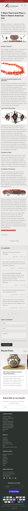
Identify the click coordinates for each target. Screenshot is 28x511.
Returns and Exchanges (8, 426)
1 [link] (8, 313)
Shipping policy (15, 508)
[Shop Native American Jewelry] (14, 41)
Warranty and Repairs (8, 427)
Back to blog (15, 241)
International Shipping (8, 424)
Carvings (5, 457)
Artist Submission (7, 442)
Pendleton (5, 461)
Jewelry (4, 460)
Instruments (5, 458)
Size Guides (5, 419)
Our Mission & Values (8, 444)
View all (25, 351)
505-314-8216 (6, 475)
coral (16, 25)
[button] (2, 5)
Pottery (4, 463)
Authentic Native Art (8, 454)
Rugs (4, 465)
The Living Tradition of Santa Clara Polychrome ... (12, 373)
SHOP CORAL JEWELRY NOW (8, 230)
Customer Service (7, 416)
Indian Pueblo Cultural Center (10, 447)
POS (16, 504)
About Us (5, 437)
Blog (4, 445)
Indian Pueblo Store (11, 504)
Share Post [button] (4, 234)
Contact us (5, 439)
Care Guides (6, 429)
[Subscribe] (23, 407)
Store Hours (6, 440)
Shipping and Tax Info (8, 422)
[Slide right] (16, 391)
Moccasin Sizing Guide (8, 421)
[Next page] (19, 313)
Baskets (5, 455)
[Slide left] (11, 391)
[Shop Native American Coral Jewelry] (14, 76)
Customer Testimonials (8, 418)
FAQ (4, 430)
